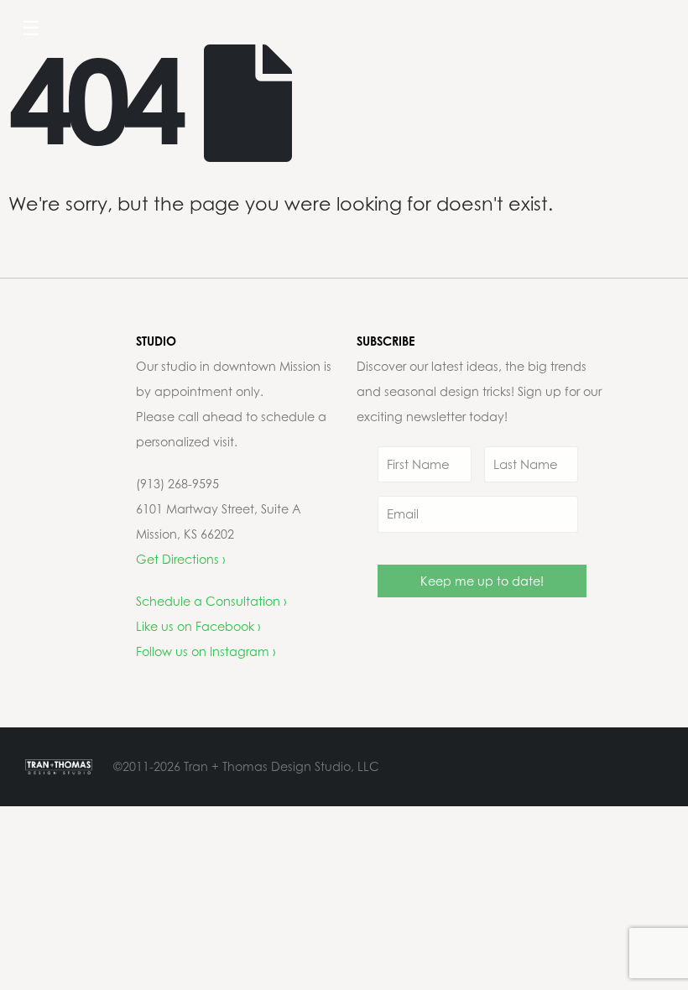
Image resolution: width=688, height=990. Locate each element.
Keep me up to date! (482, 581)
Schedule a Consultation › (211, 601)
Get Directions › (181, 559)
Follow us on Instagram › (206, 651)
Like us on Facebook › (198, 626)
